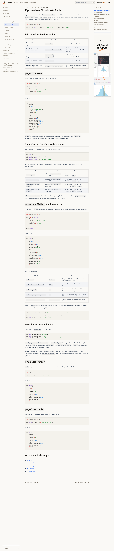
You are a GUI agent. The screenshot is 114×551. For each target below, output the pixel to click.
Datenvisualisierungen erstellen (9, 54)
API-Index (7, 19)
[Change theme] (16, 549)
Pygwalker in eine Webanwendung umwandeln (10, 70)
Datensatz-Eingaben (10, 22)
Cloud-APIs (8, 48)
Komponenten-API (9, 39)
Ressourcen (6, 58)
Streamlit (7, 30)
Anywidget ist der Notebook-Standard (102, 15)
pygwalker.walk (98, 12)
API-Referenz (6, 16)
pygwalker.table (98, 27)
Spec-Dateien (8, 42)
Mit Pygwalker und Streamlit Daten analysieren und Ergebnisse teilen (10, 65)
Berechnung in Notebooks (101, 22)
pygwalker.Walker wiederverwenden (99, 19)
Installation (6, 10)
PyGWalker (6, 7)
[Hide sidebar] (19, 549)
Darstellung (8, 45)
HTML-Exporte (8, 36)
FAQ (4, 61)
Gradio (6, 33)
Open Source (32, 2)
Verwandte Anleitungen (100, 29)
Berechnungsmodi (10, 27)
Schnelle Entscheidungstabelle (102, 10)
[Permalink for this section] (59, 34)
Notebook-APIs (9, 25)
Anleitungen (6, 50)
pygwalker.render (99, 24)
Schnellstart (6, 13)
